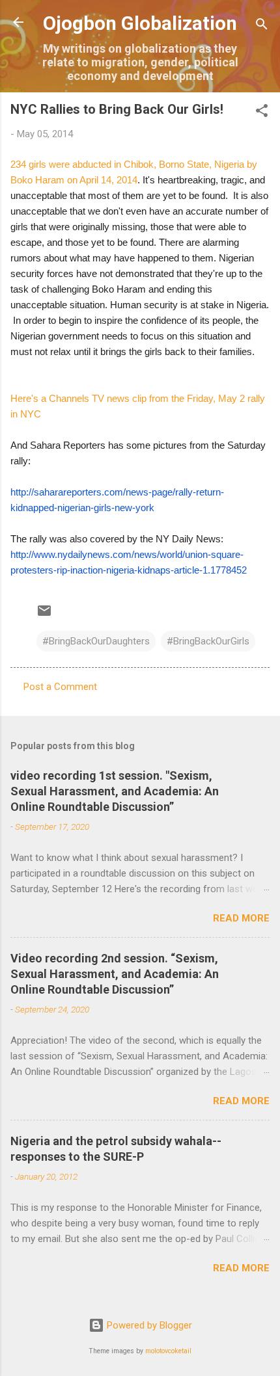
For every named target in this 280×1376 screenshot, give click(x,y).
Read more (241, 918)
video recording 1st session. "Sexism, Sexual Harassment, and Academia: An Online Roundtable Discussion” (114, 791)
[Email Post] (44, 615)
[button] (262, 113)
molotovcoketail (168, 1351)
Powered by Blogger (148, 1325)
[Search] (262, 26)
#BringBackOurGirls (208, 641)
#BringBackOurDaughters (96, 641)
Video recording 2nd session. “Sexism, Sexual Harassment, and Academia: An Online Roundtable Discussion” (114, 973)
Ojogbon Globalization (140, 23)
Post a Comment (60, 687)
